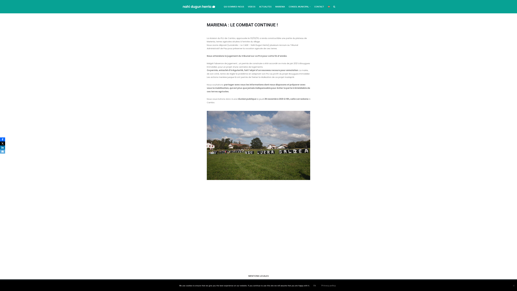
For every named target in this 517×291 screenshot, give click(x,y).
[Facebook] (2, 139)
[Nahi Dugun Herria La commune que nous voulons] (199, 6)
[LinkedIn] (2, 148)
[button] (310, 6)
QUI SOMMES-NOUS (234, 6)
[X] (2, 143)
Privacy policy (328, 285)
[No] (513, 285)
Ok (314, 285)
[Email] (2, 152)
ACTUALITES (265, 6)
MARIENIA (280, 6)
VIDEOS (251, 6)
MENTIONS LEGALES (258, 276)
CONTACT (319, 6)
